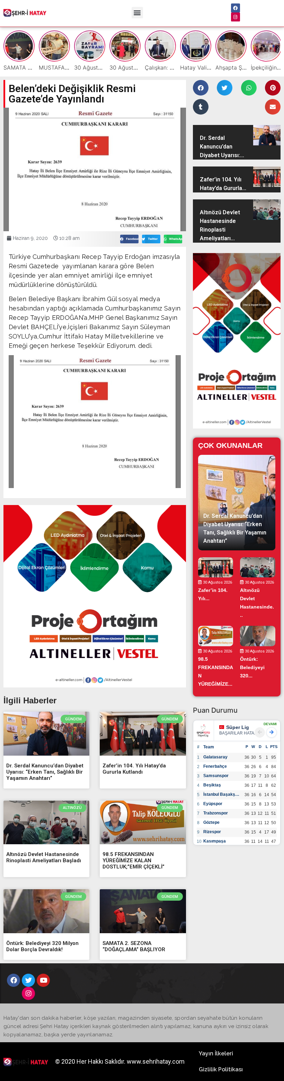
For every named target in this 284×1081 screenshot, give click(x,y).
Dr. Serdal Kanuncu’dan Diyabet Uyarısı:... (222, 147)
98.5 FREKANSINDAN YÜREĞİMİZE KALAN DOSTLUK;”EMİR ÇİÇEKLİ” (134, 860)
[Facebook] (235, 7)
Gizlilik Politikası (221, 1069)
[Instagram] (235, 16)
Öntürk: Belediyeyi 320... (252, 667)
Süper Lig (237, 727)
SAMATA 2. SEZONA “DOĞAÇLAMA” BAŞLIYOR (134, 946)
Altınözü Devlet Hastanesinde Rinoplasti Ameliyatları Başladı (43, 857)
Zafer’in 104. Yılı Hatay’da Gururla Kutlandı (134, 769)
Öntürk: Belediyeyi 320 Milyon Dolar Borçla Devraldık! (42, 946)
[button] (137, 12)
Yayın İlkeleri (216, 1053)
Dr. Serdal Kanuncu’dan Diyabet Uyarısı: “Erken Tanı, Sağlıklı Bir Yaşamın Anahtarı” (44, 772)
